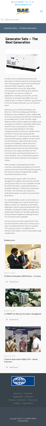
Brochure (22, 400)
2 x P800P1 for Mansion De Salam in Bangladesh (22, 313)
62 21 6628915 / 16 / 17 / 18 (24, 2)
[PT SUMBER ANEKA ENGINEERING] (23, 11)
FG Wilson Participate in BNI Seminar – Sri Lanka (22, 276)
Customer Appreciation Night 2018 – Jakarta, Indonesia (21, 360)
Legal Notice (27, 403)
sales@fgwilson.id (24, 4)
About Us (18, 393)
